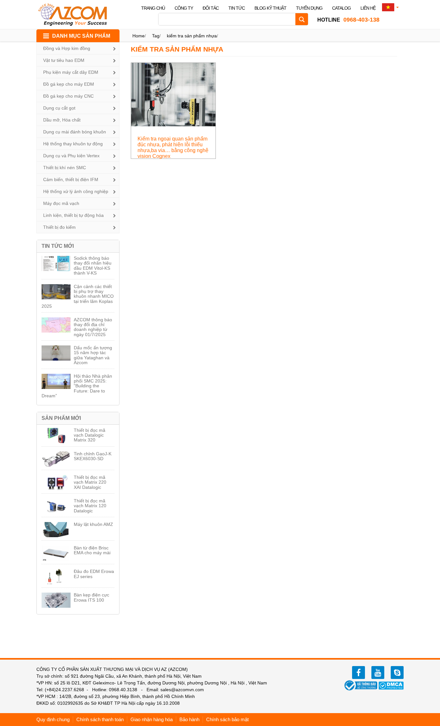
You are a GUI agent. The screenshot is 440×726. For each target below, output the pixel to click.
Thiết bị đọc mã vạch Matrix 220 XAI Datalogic (90, 482)
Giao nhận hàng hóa (151, 719)
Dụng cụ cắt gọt (59, 108)
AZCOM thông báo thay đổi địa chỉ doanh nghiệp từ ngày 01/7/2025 (93, 327)
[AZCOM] (76, 14)
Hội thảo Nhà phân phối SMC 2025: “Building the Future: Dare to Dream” (77, 386)
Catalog (341, 8)
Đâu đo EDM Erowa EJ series (94, 574)
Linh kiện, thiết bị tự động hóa (73, 215)
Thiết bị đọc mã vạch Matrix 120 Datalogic (90, 505)
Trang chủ (153, 8)
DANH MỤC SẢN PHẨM (81, 36)
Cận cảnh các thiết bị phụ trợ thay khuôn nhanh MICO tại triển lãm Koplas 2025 (78, 296)
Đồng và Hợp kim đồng (66, 48)
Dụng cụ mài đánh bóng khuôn (74, 131)
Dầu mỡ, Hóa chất (62, 119)
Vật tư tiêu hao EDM (63, 60)
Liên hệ (368, 8)
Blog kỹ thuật (270, 8)
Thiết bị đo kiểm (59, 227)
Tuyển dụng (309, 8)
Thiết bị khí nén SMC (64, 167)
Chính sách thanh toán (100, 719)
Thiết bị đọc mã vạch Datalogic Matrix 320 (89, 435)
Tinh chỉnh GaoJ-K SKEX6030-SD (92, 456)
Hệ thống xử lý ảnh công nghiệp (75, 191)
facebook (358, 672)
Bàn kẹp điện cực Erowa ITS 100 (91, 597)
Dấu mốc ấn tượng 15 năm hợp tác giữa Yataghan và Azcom (93, 355)
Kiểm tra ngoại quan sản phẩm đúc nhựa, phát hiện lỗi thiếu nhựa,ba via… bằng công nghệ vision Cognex (173, 147)
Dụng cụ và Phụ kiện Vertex (71, 155)
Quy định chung (53, 719)
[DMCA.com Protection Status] (391, 685)
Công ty (184, 8)
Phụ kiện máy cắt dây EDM (70, 72)
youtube (377, 672)
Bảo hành (189, 719)
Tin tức (236, 8)
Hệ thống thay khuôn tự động (73, 143)
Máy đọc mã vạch (61, 203)
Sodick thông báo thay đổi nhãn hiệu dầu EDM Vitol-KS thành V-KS (92, 266)
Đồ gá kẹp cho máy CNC (68, 96)
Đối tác (211, 8)
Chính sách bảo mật (227, 719)
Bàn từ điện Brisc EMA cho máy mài (92, 550)
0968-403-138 (348, 19)
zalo (397, 672)
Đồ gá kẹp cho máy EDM (68, 84)
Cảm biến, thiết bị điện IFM (70, 179)
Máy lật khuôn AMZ (93, 524)
